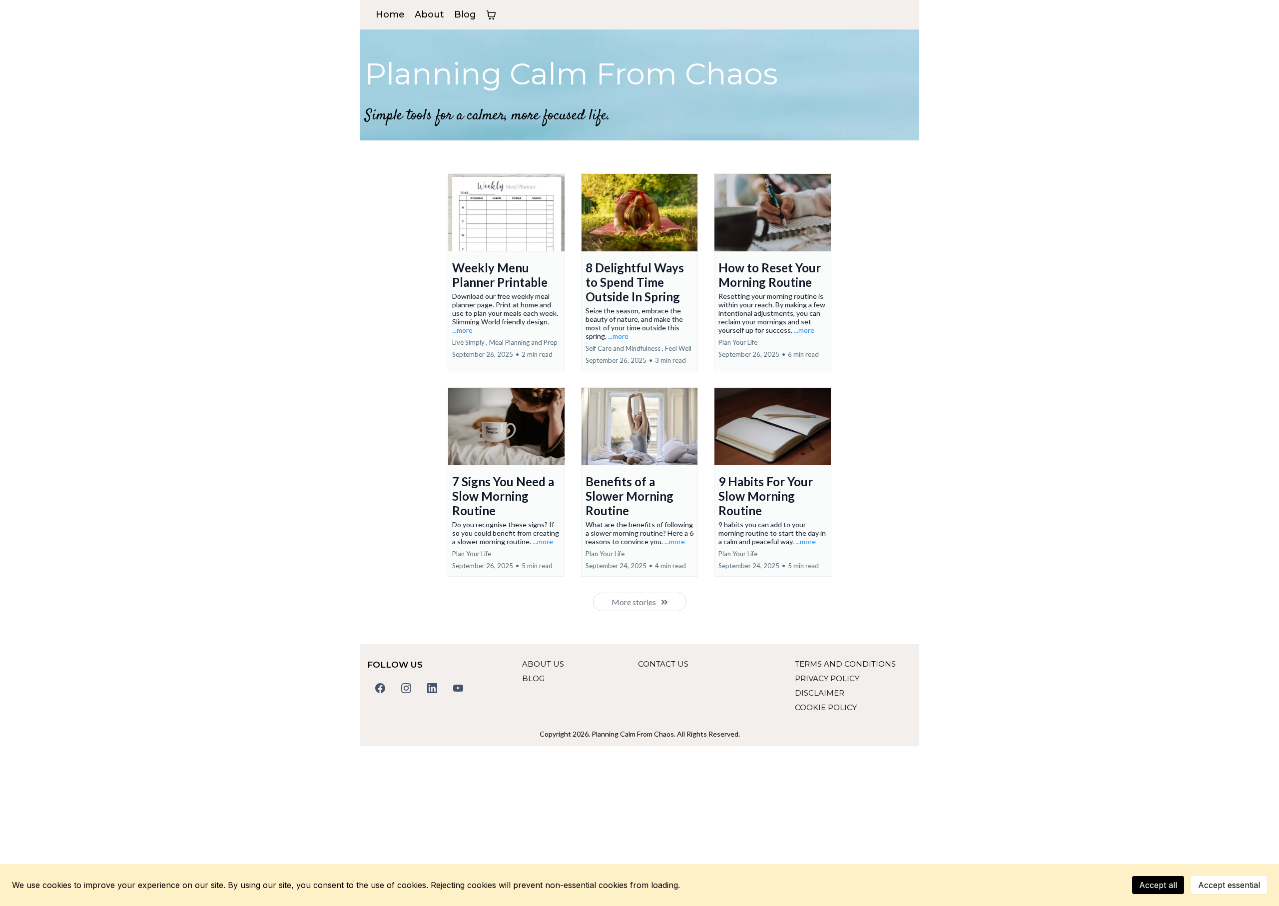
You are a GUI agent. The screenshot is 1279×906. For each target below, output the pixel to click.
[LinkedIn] (432, 688)
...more (462, 330)
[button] (506, 272)
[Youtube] (458, 688)
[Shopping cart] (491, 15)
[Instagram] (406, 688)
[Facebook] (380, 688)
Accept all (1158, 885)
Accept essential (1229, 885)
